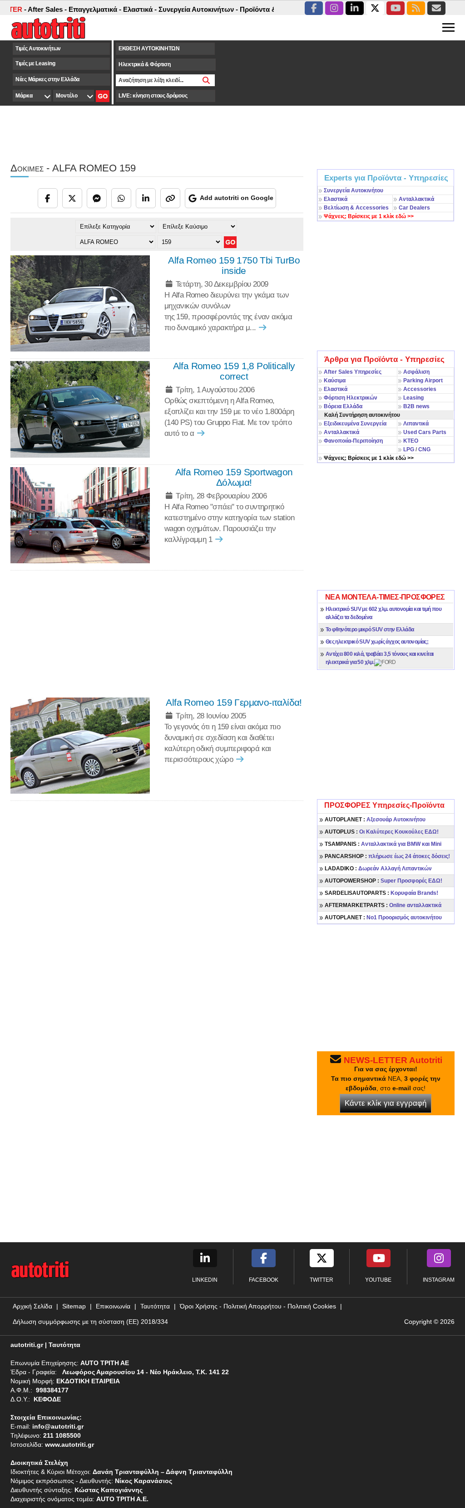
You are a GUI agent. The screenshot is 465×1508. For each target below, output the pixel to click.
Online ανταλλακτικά (383, 905)
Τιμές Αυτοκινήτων (38, 48)
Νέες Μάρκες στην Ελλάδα (47, 79)
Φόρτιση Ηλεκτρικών (350, 398)
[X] (72, 198)
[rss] (416, 8)
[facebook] (314, 8)
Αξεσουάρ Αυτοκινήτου (375, 819)
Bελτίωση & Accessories (356, 208)
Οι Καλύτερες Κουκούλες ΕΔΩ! (382, 832)
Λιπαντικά (416, 423)
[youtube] (395, 8)
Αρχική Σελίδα (32, 1306)
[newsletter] (436, 8)
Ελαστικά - (121, 9)
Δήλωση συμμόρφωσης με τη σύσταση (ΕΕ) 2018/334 (90, 1321)
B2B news (416, 406)
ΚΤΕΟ (410, 441)
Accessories (419, 389)
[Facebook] (48, 198)
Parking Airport (423, 380)
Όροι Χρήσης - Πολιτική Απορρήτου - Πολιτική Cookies (258, 1306)
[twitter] (375, 8)
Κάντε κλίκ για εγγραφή (385, 1103)
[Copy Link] (170, 198)
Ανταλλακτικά (416, 199)
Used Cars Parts (424, 432)
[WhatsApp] (121, 198)
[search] (206, 80)
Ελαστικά (335, 199)
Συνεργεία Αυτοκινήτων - (180, 9)
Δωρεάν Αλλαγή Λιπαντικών (378, 868)
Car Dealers (414, 208)
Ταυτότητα (155, 1306)
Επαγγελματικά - (76, 9)
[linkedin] (355, 8)
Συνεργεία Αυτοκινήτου (353, 190)
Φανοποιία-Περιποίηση (353, 441)
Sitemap (74, 1306)
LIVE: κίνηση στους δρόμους (153, 96)
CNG (424, 449)
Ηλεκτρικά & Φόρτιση (144, 64)
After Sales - (29, 9)
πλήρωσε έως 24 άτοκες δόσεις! (387, 856)
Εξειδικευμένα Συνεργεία (355, 423)
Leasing (413, 398)
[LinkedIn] (146, 198)
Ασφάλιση (416, 372)
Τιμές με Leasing (35, 63)
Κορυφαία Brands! (381, 893)
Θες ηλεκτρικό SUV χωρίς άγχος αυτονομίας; (377, 642)
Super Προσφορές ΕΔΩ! (383, 881)
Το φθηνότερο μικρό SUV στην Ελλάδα (370, 629)
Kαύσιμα (335, 380)
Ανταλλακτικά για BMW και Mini (383, 844)
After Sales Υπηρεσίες (352, 372)
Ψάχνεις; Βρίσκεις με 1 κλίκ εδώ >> (369, 458)
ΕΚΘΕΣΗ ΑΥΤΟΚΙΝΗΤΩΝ (149, 48)
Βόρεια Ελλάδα (343, 406)
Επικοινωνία (113, 1306)
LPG (408, 449)
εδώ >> (369, 216)
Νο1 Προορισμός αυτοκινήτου (383, 917)
